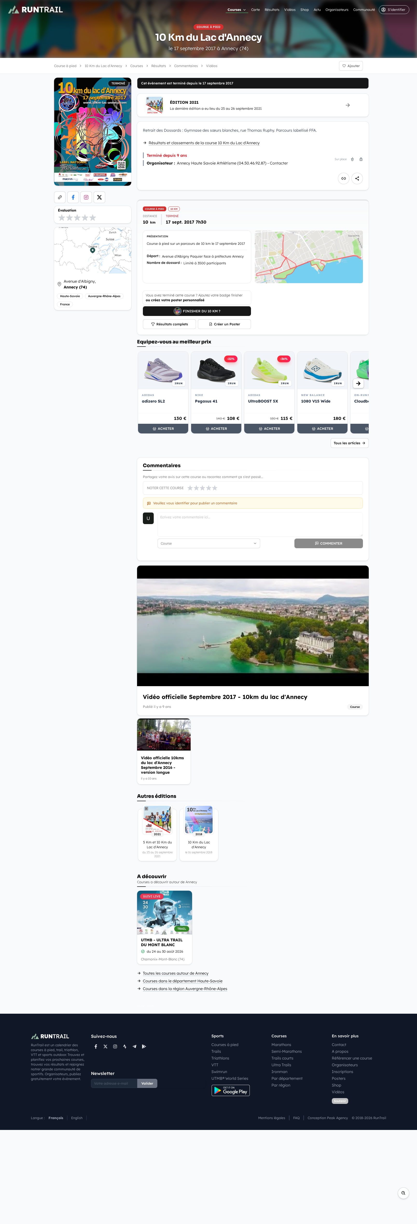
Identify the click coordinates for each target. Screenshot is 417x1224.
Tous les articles (347, 443)
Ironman (279, 1071)
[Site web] (60, 197)
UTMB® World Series (229, 1078)
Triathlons (220, 1058)
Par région (280, 1085)
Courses (234, 9)
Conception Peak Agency (328, 1118)
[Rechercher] (403, 1193)
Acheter (166, 428)
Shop (304, 9)
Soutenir (340, 1101)
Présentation (157, 236)
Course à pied (65, 66)
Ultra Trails (281, 1064)
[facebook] (73, 197)
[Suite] (358, 383)
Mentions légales (271, 1118)
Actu (317, 9)
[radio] (62, 217)
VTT (214, 1064)
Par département (287, 1078)
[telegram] (134, 1046)
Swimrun (219, 1071)
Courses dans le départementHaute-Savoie (182, 980)
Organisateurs (337, 9)
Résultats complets (172, 324)
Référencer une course (352, 1058)
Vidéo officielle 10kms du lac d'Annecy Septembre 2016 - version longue (162, 765)
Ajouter (354, 66)
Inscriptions (342, 1071)
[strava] (125, 1046)
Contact (339, 1044)
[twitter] (99, 197)
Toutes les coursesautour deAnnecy (175, 973)
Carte (255, 9)
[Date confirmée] (143, 951)
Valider (147, 1083)
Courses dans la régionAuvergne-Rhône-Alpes (185, 988)
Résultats (272, 9)
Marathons (281, 1044)
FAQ (296, 1118)
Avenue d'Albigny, (80, 284)
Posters (339, 1078)
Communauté (364, 9)
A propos (340, 1051)
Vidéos (290, 9)
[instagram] (86, 197)
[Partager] (357, 178)
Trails (216, 1051)
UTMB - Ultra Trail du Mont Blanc (162, 942)
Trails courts (282, 1058)
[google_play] (144, 1046)
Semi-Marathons (286, 1051)
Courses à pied (224, 1044)
